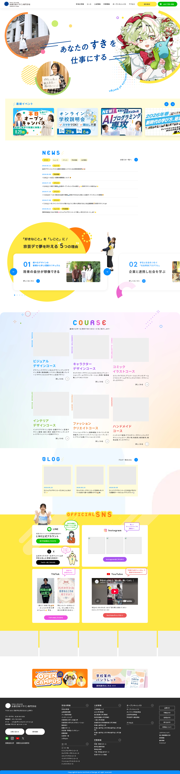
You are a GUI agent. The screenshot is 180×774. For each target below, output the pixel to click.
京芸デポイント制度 (100, 755)
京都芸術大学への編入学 (70, 720)
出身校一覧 (65, 736)
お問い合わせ (15, 732)
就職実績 (65, 733)
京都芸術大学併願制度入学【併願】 (105, 723)
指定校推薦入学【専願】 (101, 717)
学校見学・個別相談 (133, 717)
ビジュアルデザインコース (70, 751)
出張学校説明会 (132, 715)
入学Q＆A (65, 738)
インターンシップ (67, 717)
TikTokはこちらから (56, 618)
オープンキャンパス (134, 705)
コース (64, 744)
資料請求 (147, 4)
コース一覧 (65, 748)
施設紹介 (65, 725)
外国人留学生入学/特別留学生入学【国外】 (107, 734)
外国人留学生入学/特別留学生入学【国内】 (107, 729)
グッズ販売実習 (66, 715)
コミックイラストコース (69, 756)
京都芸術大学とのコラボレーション (73, 723)
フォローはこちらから (48, 562)
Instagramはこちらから (115, 559)
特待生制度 (98, 749)
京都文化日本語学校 (22, 743)
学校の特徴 (66, 705)
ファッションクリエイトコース (71, 761)
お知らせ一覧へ (126, 160)
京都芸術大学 (9, 743)
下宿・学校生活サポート (101, 752)
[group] (33, 122)
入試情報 (97, 705)
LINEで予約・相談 (168, 4)
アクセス (132, 4)
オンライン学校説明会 (134, 712)
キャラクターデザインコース (70, 753)
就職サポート (66, 728)
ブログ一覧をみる (125, 460)
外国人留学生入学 (100, 725)
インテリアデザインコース (70, 758)
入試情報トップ (99, 709)
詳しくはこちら (28, 281)
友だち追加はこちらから (48, 541)
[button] (166, 104)
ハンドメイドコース (67, 764)
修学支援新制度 (99, 747)
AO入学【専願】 (99, 712)
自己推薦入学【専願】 (101, 715)
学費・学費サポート (100, 744)
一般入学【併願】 (99, 720)
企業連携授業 (66, 712)
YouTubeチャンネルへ (115, 615)
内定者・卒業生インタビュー (70, 730)
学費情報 (97, 740)
